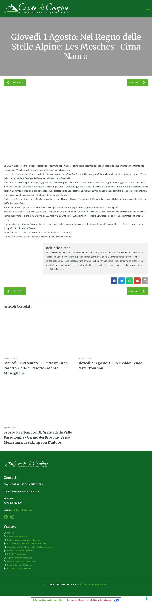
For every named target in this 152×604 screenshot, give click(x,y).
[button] (147, 8)
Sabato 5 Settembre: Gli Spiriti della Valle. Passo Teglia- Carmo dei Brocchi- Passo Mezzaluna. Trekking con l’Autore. (38, 437)
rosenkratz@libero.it (21, 509)
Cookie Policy (101, 584)
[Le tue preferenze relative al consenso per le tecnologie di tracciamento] (147, 599)
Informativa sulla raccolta (47, 600)
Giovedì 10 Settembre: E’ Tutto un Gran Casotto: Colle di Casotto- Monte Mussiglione (36, 368)
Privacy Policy (84, 584)
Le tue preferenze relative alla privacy (89, 600)
